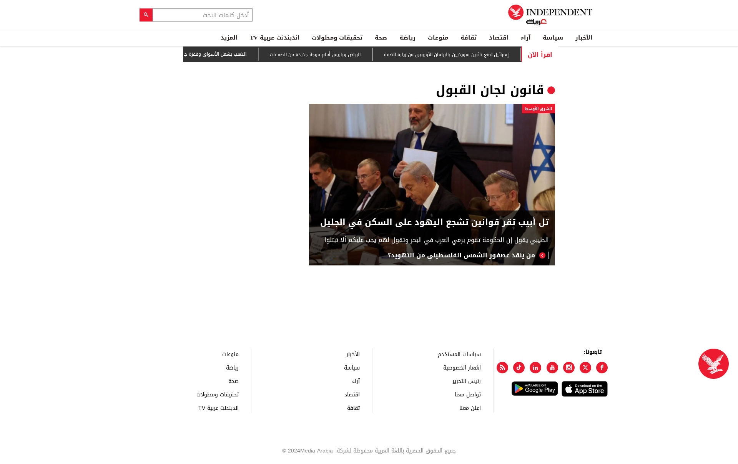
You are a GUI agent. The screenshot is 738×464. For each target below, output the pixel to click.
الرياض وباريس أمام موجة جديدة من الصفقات (325, 54)
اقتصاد (499, 37)
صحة (381, 37)
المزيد (229, 37)
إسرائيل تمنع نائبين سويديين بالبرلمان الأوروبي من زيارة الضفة (456, 54)
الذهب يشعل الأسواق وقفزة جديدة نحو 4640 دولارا (204, 54)
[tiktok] (519, 367)
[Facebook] (602, 367)
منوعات (438, 37)
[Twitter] (585, 367)
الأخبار (583, 37)
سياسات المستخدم (459, 354)
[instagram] (569, 367)
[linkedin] (535, 367)
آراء (525, 37)
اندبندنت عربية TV (274, 37)
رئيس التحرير (466, 381)
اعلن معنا (470, 408)
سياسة (553, 37)
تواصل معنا (468, 394)
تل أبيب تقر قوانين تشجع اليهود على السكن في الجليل (434, 223)
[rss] (502, 367)
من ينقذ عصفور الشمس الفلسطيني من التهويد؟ (461, 255)
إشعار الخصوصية (462, 367)
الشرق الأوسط (538, 109)
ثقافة (468, 37)
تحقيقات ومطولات (337, 37)
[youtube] (552, 367)
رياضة (407, 37)
